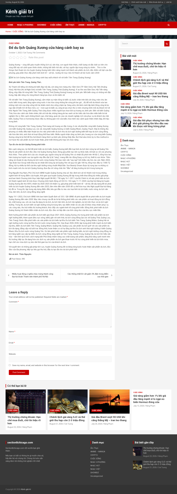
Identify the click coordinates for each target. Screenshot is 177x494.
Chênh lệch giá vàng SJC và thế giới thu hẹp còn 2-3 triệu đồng (150, 81)
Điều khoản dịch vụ (156, 2)
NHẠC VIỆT (125, 165)
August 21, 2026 (139, 86)
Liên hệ (168, 2)
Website (12, 354)
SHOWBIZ (41, 25)
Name (12, 331)
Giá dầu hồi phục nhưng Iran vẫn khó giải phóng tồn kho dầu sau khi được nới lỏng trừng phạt (151, 123)
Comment (14, 302)
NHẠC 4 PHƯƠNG (25, 25)
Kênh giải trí (19, 12)
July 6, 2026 (138, 130)
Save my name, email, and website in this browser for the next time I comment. (46, 365)
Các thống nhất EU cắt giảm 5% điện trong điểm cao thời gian (88, 275)
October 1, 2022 (15, 53)
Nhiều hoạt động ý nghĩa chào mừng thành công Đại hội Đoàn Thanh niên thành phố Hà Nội (32, 275)
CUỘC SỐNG (56, 25)
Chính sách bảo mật (138, 2)
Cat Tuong (27, 53)
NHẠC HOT (125, 161)
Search (166, 43)
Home (10, 25)
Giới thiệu (124, 2)
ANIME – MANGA (86, 25)
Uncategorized (127, 171)
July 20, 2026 (138, 100)
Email (12, 343)
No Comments (39, 53)
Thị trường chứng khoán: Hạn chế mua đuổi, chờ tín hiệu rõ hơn (149, 66)
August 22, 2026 (139, 73)
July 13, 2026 (126, 113)
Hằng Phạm (152, 73)
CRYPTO (102, 25)
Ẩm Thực (70, 25)
